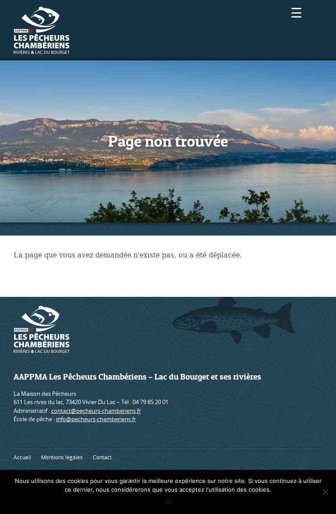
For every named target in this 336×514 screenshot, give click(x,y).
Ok (168, 500)
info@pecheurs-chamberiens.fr (96, 419)
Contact (102, 457)
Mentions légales (62, 457)
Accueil (22, 457)
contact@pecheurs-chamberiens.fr (96, 411)
